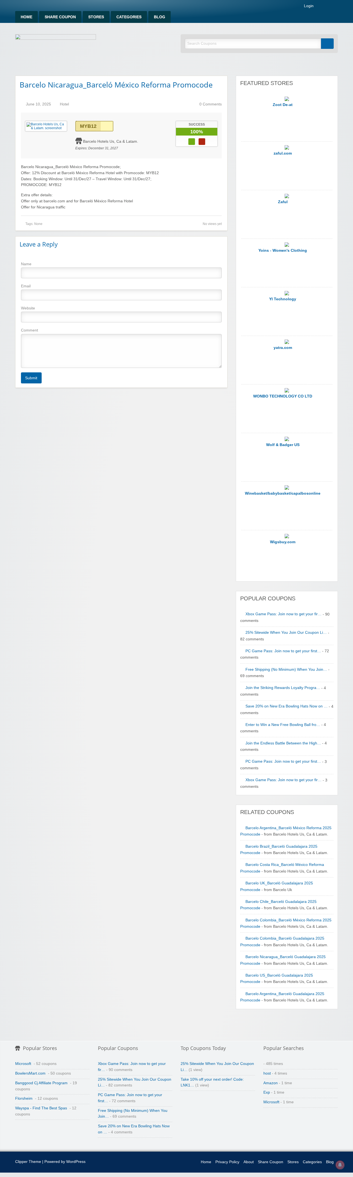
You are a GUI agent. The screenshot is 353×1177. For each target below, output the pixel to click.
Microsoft (23, 1064)
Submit (31, 378)
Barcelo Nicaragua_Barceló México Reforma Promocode (116, 84)
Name (26, 264)
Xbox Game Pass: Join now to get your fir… (283, 614)
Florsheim (24, 1098)
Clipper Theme (28, 1162)
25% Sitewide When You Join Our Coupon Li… (286, 632)
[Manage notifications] (340, 1164)
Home (26, 17)
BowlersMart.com (30, 1073)
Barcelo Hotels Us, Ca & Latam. (110, 141)
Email (26, 286)
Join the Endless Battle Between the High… (283, 743)
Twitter (335, 6)
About (249, 1162)
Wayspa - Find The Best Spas (41, 1108)
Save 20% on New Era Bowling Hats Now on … (286, 706)
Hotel (64, 104)
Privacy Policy (227, 1162)
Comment (29, 330)
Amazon (270, 1083)
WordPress (75, 1162)
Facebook (328, 6)
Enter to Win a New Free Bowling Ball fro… (282, 725)
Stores (96, 17)
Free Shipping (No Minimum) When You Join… (286, 669)
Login (309, 6)
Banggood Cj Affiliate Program (41, 1083)
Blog (159, 17)
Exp (266, 1092)
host (267, 1073)
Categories (128, 17)
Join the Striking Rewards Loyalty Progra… (282, 688)
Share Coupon (60, 17)
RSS (321, 6)
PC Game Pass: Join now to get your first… (283, 651)
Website (28, 308)
